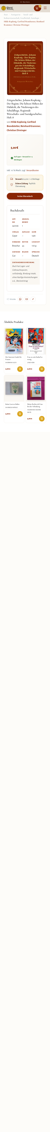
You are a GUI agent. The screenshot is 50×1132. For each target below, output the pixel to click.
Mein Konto (26, 2)
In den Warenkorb (25, 196)
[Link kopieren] (33, 299)
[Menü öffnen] (45, 8)
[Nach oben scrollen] (45, 1129)
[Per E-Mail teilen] (26, 299)
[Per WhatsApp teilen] (20, 299)
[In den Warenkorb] (20, 369)
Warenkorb (40, 6)
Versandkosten (32, 170)
